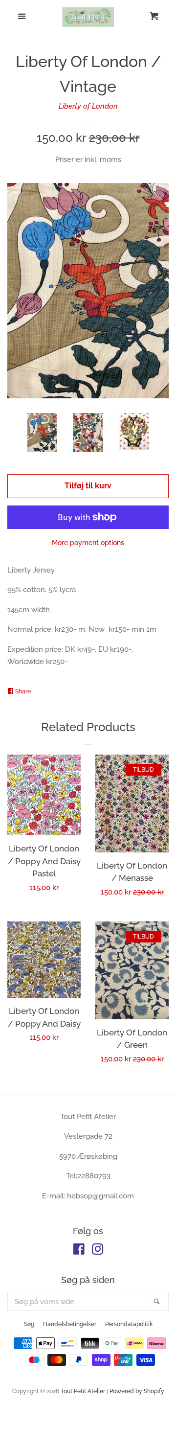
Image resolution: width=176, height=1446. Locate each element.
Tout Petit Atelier (83, 1391)
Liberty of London (88, 106)
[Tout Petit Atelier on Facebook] (79, 1251)
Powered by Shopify (137, 1391)
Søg (29, 1324)
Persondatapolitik (129, 1324)
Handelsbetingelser (69, 1324)
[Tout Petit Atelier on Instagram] (98, 1251)
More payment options (88, 543)
